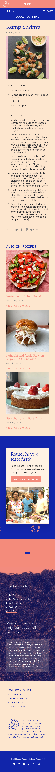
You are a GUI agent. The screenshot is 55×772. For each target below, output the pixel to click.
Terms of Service (17, 707)
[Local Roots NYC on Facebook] (19, 763)
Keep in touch (13, 603)
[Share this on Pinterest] (26, 229)
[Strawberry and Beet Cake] (27, 415)
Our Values (11, 611)
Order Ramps (12, 595)
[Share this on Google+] (31, 229)
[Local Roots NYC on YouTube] (24, 763)
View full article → (19, 305)
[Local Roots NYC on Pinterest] (29, 763)
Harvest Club (15, 694)
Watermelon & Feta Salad (23, 296)
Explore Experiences (26, 479)
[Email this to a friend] (36, 229)
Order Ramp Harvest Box (18, 599)
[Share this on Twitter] (16, 229)
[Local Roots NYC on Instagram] (34, 763)
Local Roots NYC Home (19, 690)
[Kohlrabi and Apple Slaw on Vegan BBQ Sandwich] (27, 352)
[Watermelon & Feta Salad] (27, 293)
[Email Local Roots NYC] (39, 763)
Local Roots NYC (27, 17)
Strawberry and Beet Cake (24, 418)
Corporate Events (17, 698)
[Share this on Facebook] (21, 229)
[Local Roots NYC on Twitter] (14, 763)
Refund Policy (13, 607)
